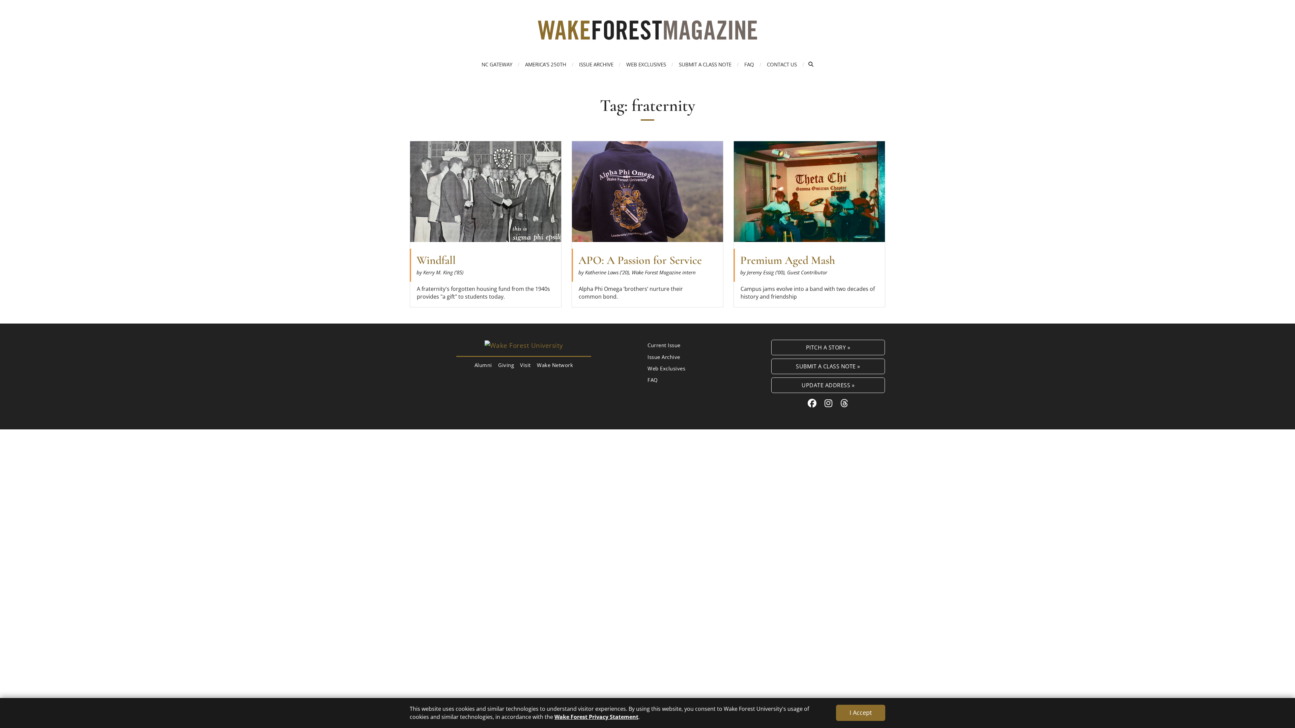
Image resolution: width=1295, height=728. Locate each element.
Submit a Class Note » (828, 366)
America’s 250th (545, 64)
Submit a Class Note (705, 64)
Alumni (483, 365)
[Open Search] (810, 64)
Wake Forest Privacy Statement (596, 717)
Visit (525, 365)
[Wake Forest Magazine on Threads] (844, 403)
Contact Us (782, 64)
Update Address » (828, 385)
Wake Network (555, 365)
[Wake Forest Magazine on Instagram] (829, 403)
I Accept (861, 712)
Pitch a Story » (828, 347)
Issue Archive (596, 64)
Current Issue (664, 345)
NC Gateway (497, 64)
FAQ (749, 64)
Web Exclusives (646, 64)
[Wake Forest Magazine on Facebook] (812, 403)
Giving (506, 365)
